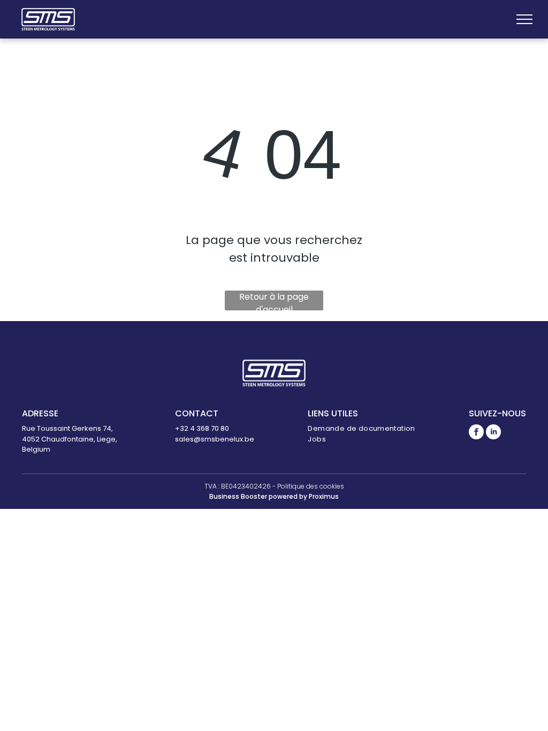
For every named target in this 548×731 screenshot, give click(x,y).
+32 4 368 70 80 (202, 428)
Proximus (324, 496)
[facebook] (476, 433)
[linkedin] (493, 433)
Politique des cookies (310, 486)
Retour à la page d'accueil (274, 300)
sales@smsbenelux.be (214, 439)
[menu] (524, 19)
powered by (288, 496)
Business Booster (238, 496)
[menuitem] (361, 428)
